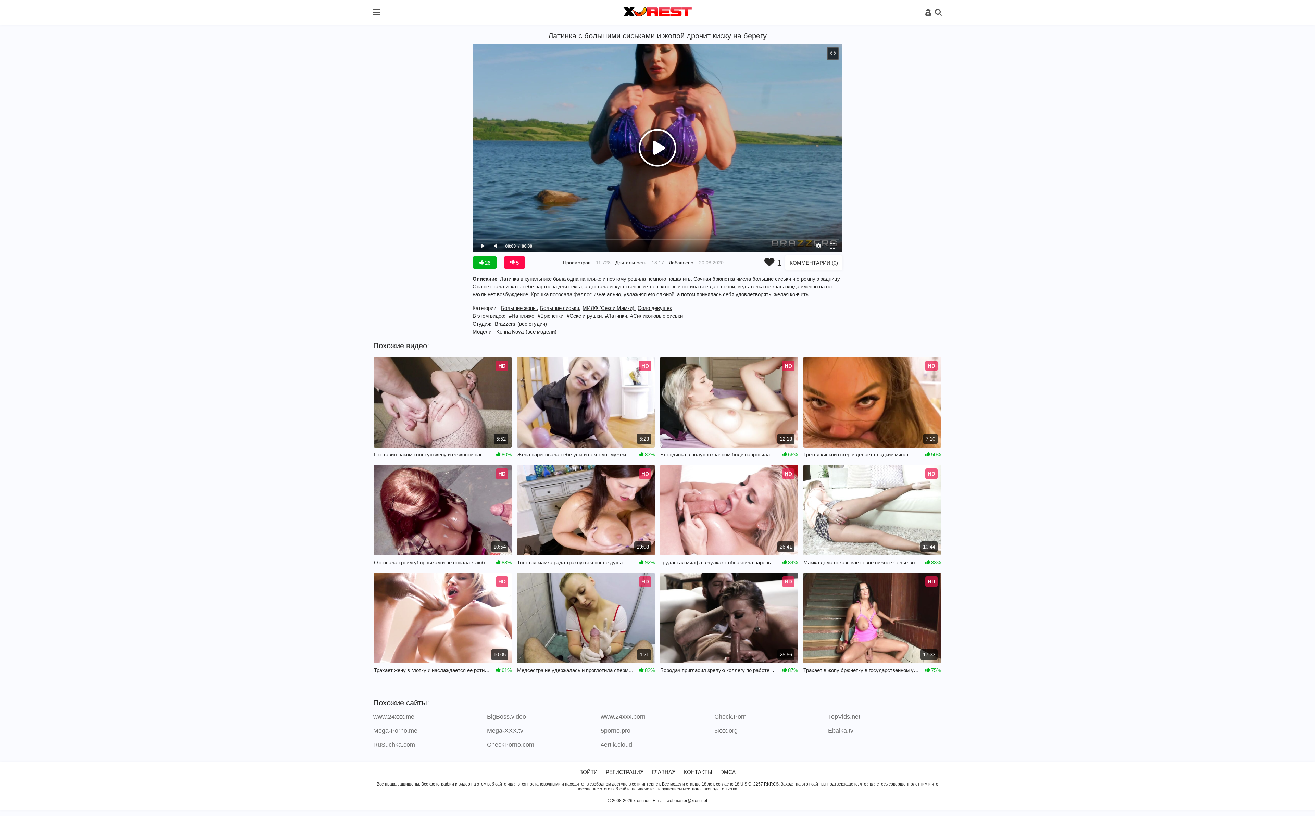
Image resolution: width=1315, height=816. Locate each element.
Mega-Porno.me (395, 730)
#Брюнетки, (551, 316)
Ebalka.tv (840, 730)
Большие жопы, (519, 308)
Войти (588, 772)
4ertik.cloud (616, 744)
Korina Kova (510, 332)
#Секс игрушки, (585, 316)
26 (487, 263)
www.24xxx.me (393, 716)
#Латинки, (616, 316)
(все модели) (541, 332)
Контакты (698, 772)
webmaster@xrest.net (687, 800)
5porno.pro (615, 730)
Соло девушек (655, 308)
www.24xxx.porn (623, 716)
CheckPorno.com (510, 744)
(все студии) (532, 324)
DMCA (728, 772)
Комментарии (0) (814, 263)
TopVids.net (844, 716)
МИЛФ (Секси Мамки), (609, 308)
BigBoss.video (506, 716)
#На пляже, (522, 316)
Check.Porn (730, 716)
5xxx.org (726, 730)
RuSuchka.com (394, 744)
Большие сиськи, (560, 308)
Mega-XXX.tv (505, 730)
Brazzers (505, 324)
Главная (664, 772)
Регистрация (625, 772)
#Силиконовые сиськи (656, 316)
